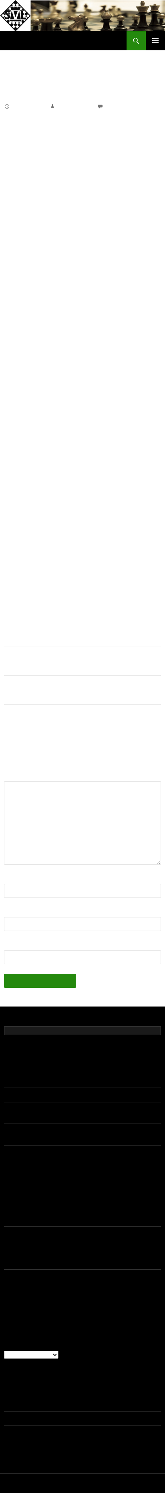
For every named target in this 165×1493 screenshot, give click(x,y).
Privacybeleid (19, 1484)
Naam (14, 879)
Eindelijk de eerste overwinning (43, 661)
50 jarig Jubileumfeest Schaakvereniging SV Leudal (69, 1081)
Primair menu (155, 40)
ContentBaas (74, 106)
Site (9, 945)
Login (11, 1404)
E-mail (15, 912)
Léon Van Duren (24, 1234)
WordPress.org (23, 1447)
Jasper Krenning (25, 1212)
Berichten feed (22, 1419)
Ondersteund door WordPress (72, 1484)
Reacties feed (21, 1433)
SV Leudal (20, 40)
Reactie (17, 776)
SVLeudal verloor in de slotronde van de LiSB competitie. (76, 1095)
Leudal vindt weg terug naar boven (46, 690)
